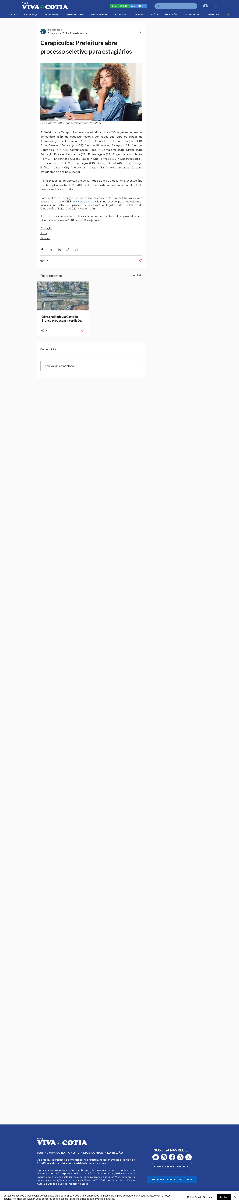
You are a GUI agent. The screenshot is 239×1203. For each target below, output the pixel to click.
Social (43, 233)
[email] (155, 1157)
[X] (188, 1157)
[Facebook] (172, 1157)
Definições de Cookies (199, 1197)
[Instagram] (164, 1157)
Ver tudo (137, 275)
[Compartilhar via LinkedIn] (59, 249)
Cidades (45, 238)
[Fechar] (235, 1197)
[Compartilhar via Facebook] (42, 249)
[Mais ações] (140, 31)
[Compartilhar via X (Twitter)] (50, 249)
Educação (46, 228)
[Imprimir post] (76, 249)
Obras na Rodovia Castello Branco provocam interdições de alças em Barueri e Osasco (61, 318)
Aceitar (224, 1197)
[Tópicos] (180, 1157)
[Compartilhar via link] (67, 249)
